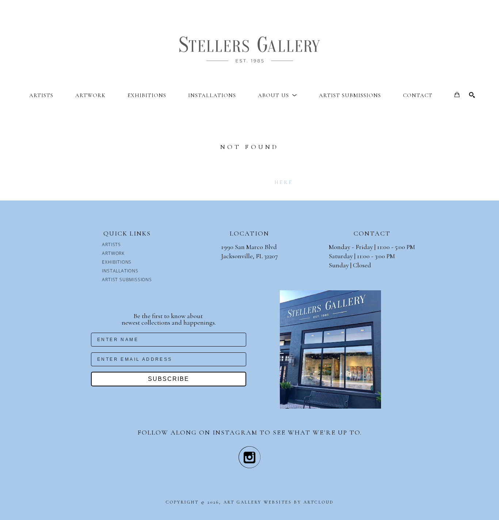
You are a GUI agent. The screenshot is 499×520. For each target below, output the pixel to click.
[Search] (472, 95)
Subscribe (168, 379)
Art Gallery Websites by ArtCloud (279, 502)
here (283, 182)
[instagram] (249, 457)
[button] (277, 95)
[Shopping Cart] (457, 95)
